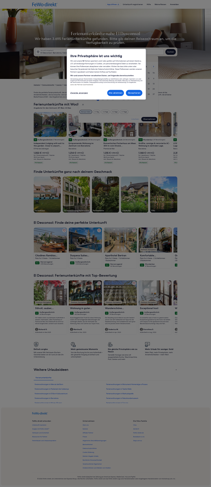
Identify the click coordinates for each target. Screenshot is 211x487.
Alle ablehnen (115, 93)
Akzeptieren (134, 93)
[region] (106, 74)
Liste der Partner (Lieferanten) (81, 85)
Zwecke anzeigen (79, 93)
